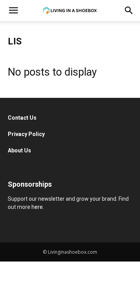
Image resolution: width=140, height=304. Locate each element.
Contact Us (23, 118)
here (37, 207)
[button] (13, 10)
